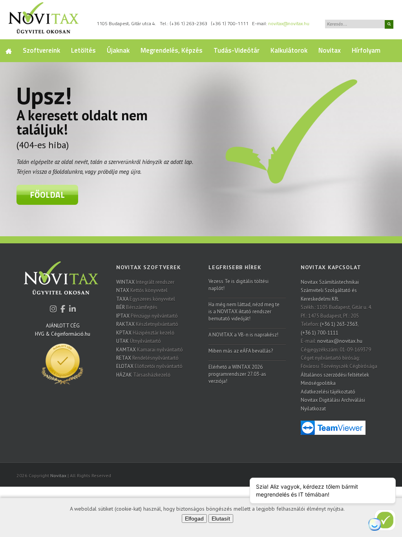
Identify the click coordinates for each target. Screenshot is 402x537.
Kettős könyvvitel (142, 290)
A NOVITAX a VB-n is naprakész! (243, 334)
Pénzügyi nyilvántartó (147, 316)
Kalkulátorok (288, 50)
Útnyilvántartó (138, 341)
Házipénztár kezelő (145, 332)
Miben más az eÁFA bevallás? (240, 351)
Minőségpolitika (318, 383)
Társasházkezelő (143, 374)
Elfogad (194, 518)
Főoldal (47, 194)
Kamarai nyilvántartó (149, 349)
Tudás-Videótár (236, 50)
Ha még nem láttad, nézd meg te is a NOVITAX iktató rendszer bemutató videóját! (244, 311)
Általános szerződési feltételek (335, 374)
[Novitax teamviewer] (333, 427)
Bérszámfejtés (136, 307)
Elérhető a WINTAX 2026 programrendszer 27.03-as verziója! (237, 374)
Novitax (329, 50)
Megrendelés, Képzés (172, 50)
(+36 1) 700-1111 (230, 23)
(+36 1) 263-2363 (188, 23)
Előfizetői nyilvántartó (149, 366)
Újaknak (118, 50)
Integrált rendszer (145, 282)
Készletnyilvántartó (147, 324)
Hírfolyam (366, 50)
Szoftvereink (41, 50)
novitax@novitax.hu (288, 23)
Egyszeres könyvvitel (145, 299)
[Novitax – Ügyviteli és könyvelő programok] (44, 19)
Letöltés (83, 50)
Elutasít (221, 518)
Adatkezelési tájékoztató (328, 391)
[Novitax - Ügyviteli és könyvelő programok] (61, 283)
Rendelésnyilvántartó (147, 358)
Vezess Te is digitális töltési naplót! (238, 285)
